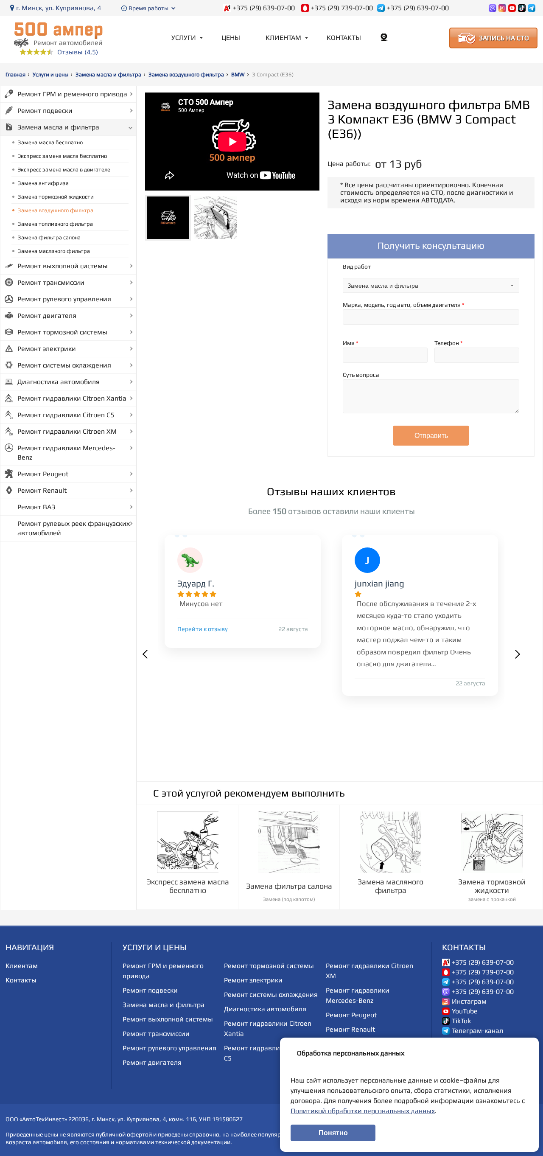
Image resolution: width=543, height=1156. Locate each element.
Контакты (344, 38)
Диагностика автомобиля (58, 382)
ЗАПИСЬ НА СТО (504, 38)
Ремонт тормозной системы (62, 332)
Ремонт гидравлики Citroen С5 (65, 415)
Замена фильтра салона (49, 237)
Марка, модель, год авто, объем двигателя (404, 304)
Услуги (183, 38)
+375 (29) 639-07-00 (264, 8)
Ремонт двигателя (46, 315)
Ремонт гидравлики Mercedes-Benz (66, 452)
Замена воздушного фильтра (186, 74)
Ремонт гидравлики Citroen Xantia (71, 398)
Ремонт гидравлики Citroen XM (67, 431)
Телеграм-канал (477, 1031)
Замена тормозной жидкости (56, 197)
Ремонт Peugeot (42, 474)
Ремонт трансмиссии (50, 282)
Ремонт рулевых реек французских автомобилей (73, 528)
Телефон (448, 343)
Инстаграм (469, 1001)
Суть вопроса (361, 374)
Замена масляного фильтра (54, 251)
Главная (15, 74)
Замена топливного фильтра (55, 224)
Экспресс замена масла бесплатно (62, 156)
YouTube (465, 1011)
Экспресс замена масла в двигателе (64, 169)
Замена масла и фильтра (108, 74)
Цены (230, 38)
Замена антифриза (43, 183)
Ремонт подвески (45, 111)
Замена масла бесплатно (50, 142)
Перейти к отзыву (202, 629)
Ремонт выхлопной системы (62, 266)
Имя (350, 343)
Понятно (333, 1132)
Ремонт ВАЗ (36, 507)
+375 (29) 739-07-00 (342, 8)
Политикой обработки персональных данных (363, 1111)
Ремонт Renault (42, 490)
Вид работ (357, 266)
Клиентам (283, 38)
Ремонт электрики (46, 349)
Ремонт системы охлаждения (64, 365)
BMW (238, 74)
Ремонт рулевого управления (64, 299)
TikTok (461, 1021)
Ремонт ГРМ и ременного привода (72, 94)
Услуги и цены (50, 74)
